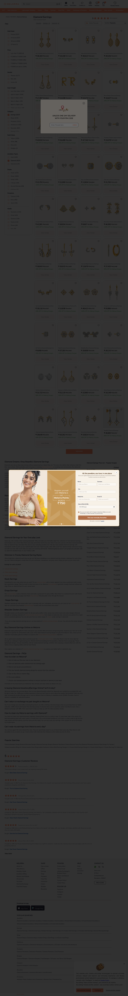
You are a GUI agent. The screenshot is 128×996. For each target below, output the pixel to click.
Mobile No (80, 496)
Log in (102, 521)
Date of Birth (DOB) (83, 504)
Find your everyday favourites (97, 518)
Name (79, 481)
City (79, 489)
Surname (99, 481)
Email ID (99, 496)
